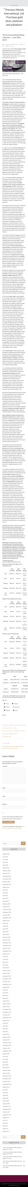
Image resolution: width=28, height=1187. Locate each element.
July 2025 (5, 890)
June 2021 (5, 1026)
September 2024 (7, 917)
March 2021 (6, 1034)
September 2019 (7, 1084)
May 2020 (5, 1062)
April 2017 (5, 1128)
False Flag (5, 743)
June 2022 (5, 992)
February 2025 (6, 904)
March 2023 (6, 967)
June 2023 (5, 959)
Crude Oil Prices (7, 730)
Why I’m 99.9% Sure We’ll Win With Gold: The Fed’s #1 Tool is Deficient (12, 747)
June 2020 (5, 1059)
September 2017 (7, 1114)
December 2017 (7, 1106)
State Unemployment (12, 733)
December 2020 (7, 1042)
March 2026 (6, 868)
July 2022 (5, 990)
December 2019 (7, 1076)
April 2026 (5, 865)
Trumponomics (6, 736)
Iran (3, 733)
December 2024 (7, 909)
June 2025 (5, 893)
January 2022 (6, 1006)
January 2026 (6, 873)
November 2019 (7, 1078)
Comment (5, 766)
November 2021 (7, 1012)
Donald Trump (13, 724)
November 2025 (7, 879)
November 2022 (7, 978)
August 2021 (6, 1020)
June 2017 (5, 1123)
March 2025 (6, 901)
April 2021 (5, 1031)
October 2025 (6, 881)
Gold (19, 724)
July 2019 (5, 1089)
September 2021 (7, 1017)
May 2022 (5, 995)
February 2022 (6, 1003)
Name (4, 788)
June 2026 (5, 859)
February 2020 (6, 1070)
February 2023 (6, 970)
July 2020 (5, 1056)
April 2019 (5, 1098)
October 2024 (6, 915)
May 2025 (5, 895)
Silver (24, 724)
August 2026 (6, 854)
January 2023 (6, 973)
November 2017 (7, 1109)
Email (4, 796)
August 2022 (6, 987)
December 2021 (7, 1009)
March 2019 (6, 1101)
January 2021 (6, 1040)
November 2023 (7, 945)
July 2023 (5, 956)
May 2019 (5, 1095)
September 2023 (7, 951)
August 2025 (6, 887)
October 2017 (6, 1112)
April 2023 (5, 965)
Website (4, 804)
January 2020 (6, 1073)
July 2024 (5, 923)
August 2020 (6, 1053)
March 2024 (6, 934)
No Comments (10, 46)
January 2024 (6, 940)
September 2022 (7, 984)
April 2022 (5, 998)
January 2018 (6, 1103)
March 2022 (6, 1001)
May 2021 (5, 1028)
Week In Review (7, 727)
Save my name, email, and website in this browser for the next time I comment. (12, 817)
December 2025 (7, 876)
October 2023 (6, 948)
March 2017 (6, 1131)
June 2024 (5, 926)
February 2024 (6, 937)
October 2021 (6, 1015)
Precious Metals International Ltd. (11, 44)
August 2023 (6, 954)
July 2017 (5, 1120)
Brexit (15, 727)
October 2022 (6, 981)
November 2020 (7, 1045)
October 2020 (6, 1048)
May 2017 (5, 1126)
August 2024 (6, 920)
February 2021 (6, 1037)
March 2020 (6, 1067)
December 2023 (7, 942)
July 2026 (5, 856)
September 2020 (7, 1051)
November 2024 (7, 912)
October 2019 (6, 1081)
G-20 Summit (16, 730)
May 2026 (5, 862)
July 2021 (5, 1023)
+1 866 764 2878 (14, 5)
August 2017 (6, 1117)
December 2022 (7, 976)
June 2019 (5, 1092)
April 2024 (5, 931)
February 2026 (6, 870)
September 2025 (7, 884)
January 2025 (6, 906)
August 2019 (6, 1087)
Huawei (23, 730)
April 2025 (5, 898)
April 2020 (5, 1065)
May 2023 (5, 962)
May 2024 (5, 929)
